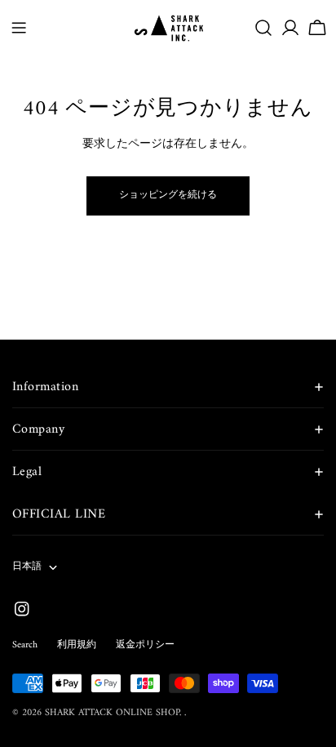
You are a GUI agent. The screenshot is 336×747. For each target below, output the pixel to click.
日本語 (27, 567)
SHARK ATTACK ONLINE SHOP (112, 713)
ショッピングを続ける (168, 195)
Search (25, 645)
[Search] (263, 27)
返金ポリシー (145, 645)
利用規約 (76, 645)
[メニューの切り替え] (18, 27)
